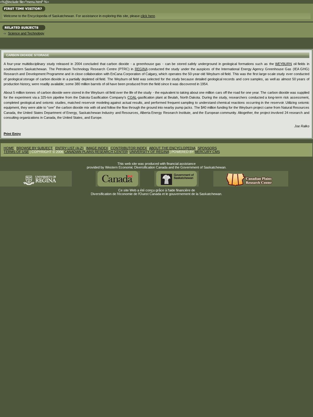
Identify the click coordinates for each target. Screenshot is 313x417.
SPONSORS (207, 148)
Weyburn (283, 64)
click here (148, 16)
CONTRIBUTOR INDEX (129, 148)
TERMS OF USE (16, 152)
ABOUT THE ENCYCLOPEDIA (172, 148)
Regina (141, 69)
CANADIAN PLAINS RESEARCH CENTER (96, 152)
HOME (9, 148)
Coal (132, 97)
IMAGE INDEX (97, 148)
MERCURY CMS (207, 152)
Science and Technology (26, 33)
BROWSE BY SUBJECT (35, 148)
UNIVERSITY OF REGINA (149, 152)
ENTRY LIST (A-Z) (69, 148)
